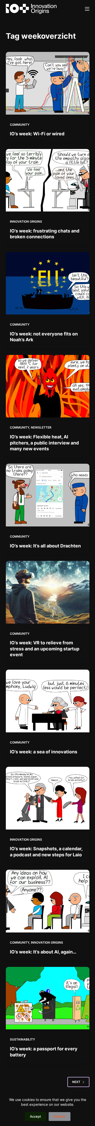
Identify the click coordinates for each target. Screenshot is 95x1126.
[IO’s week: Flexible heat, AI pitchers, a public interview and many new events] (47, 386)
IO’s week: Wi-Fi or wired (37, 133)
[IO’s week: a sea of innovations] (47, 701)
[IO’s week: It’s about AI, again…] (47, 901)
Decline (59, 1116)
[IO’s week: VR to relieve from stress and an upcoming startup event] (47, 592)
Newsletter (41, 427)
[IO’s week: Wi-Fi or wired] (47, 83)
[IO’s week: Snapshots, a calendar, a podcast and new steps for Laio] (47, 798)
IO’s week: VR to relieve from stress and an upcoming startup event (44, 648)
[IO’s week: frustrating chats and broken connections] (47, 180)
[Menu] (87, 9)
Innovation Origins (26, 221)
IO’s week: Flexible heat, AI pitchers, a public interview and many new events (44, 442)
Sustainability (22, 1039)
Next (76, 1082)
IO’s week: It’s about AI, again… (43, 951)
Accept (35, 1116)
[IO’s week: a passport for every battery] (47, 998)
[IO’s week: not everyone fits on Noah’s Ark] (47, 283)
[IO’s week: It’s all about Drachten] (47, 495)
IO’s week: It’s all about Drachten (45, 545)
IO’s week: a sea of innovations (43, 751)
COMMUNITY (19, 124)
